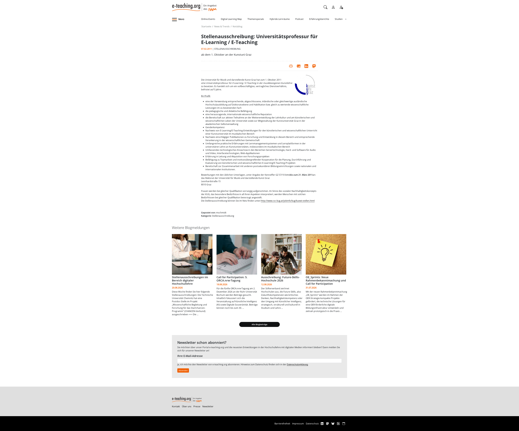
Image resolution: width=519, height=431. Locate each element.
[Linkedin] (322, 423)
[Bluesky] (333, 423)
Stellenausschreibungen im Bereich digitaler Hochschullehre (190, 280)
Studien (339, 19)
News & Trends (222, 26)
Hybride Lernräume (280, 19)
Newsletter (207, 406)
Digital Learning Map (231, 19)
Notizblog (237, 26)
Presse (196, 406)
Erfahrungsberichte (319, 19)
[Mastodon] (328, 423)
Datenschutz (312, 423)
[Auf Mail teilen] (298, 65)
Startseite (206, 26)
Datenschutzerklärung (297, 364)
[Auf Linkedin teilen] (306, 65)
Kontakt (176, 406)
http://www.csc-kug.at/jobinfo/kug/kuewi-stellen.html (288, 200)
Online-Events (208, 19)
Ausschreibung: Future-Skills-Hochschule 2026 (280, 278)
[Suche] (325, 7)
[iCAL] (343, 423)
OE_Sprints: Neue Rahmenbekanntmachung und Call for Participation (326, 280)
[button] (186, 20)
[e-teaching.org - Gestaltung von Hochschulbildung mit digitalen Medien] (194, 5)
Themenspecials (255, 19)
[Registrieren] (341, 7)
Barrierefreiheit (282, 423)
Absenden (183, 370)
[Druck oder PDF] (291, 65)
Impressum (298, 423)
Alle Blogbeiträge (259, 324)
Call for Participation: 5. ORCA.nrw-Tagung (232, 278)
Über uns (186, 406)
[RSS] (338, 423)
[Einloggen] (333, 7)
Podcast (299, 19)
